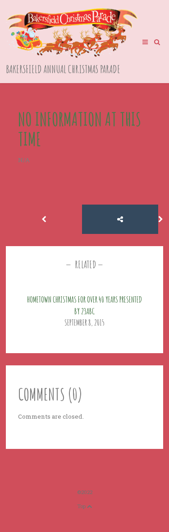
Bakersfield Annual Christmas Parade (63, 69)
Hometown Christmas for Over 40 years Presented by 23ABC (84, 305)
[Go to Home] (72, 59)
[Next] (160, 219)
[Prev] (44, 219)
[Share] (120, 219)
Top (82, 506)
